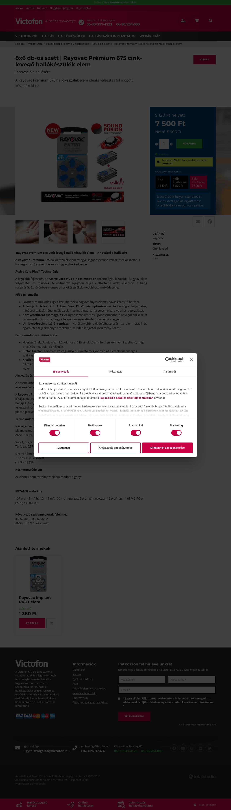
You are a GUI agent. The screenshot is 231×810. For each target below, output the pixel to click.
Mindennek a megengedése (167, 447)
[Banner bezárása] (191, 359)
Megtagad (63, 447)
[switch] (95, 433)
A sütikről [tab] (170, 371)
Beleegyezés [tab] (61, 371)
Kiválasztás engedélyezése (115, 447)
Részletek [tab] (115, 371)
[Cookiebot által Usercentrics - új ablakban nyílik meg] (168, 359)
